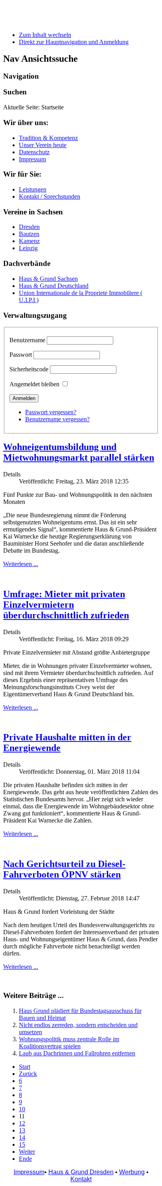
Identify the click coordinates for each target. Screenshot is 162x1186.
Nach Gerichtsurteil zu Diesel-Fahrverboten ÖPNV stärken (64, 869)
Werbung (132, 1172)
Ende (25, 1158)
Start (24, 1066)
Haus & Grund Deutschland (53, 285)
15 (22, 1144)
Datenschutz (34, 152)
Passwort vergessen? (50, 412)
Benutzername (27, 340)
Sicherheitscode (28, 369)
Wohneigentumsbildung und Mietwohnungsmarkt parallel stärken (78, 452)
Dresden (29, 226)
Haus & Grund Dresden (81, 1172)
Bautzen (29, 234)
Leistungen (32, 189)
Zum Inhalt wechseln (45, 34)
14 (22, 1137)
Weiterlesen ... (20, 564)
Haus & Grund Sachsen (48, 278)
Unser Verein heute (42, 145)
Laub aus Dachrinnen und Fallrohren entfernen (77, 1053)
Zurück (28, 1073)
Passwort (20, 354)
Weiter (27, 1151)
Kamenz (29, 241)
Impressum (32, 159)
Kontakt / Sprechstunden (49, 196)
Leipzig (28, 248)
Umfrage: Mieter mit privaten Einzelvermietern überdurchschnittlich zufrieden (66, 604)
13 (22, 1130)
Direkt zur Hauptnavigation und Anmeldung (74, 42)
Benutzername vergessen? (57, 419)
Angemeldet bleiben (34, 384)
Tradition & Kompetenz (48, 138)
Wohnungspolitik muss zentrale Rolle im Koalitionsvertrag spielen (69, 1043)
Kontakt (81, 1179)
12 (22, 1123)
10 (22, 1109)
